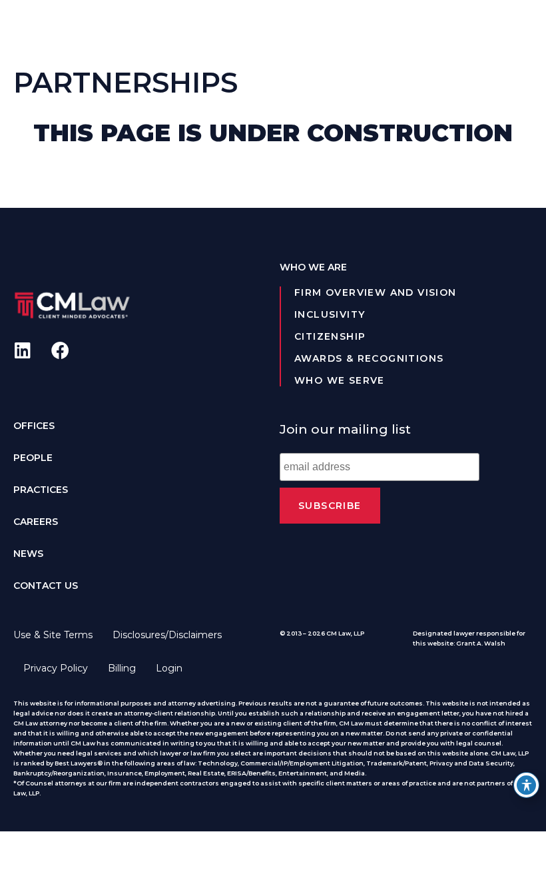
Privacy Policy (55, 668)
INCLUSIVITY (329, 314)
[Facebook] (60, 350)
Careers (35, 522)
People (33, 458)
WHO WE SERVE (339, 380)
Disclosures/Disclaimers (167, 635)
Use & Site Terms (53, 635)
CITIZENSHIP (330, 336)
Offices (34, 426)
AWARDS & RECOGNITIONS (368, 358)
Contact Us (45, 586)
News (28, 554)
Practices (40, 490)
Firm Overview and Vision (375, 292)
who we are (313, 267)
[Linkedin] (22, 350)
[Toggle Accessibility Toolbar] (526, 785)
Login (169, 668)
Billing (122, 668)
